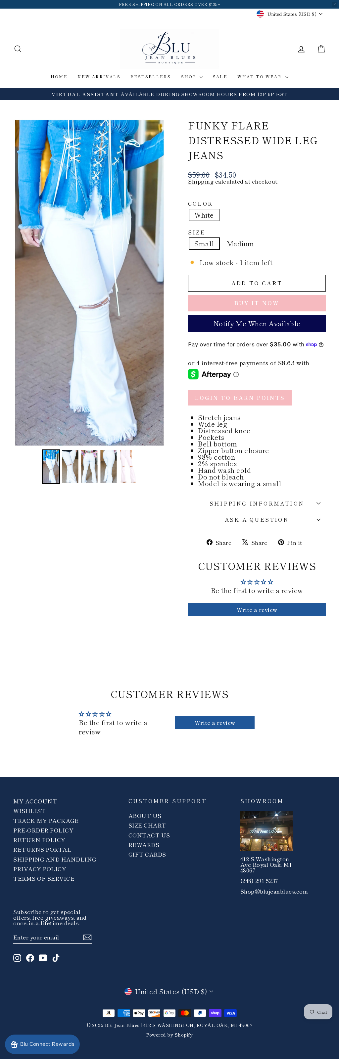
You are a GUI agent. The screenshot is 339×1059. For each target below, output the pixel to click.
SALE (220, 76)
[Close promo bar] (334, 4)
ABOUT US (145, 815)
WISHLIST (29, 810)
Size (196, 232)
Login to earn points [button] (240, 398)
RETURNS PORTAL (42, 849)
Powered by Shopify (169, 1034)
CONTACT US (149, 835)
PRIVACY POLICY (39, 869)
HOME (59, 76)
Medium (240, 243)
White (204, 215)
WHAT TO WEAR (260, 76)
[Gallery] (89, 302)
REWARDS (144, 844)
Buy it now (257, 303)
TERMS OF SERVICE (43, 878)
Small (204, 243)
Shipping (201, 181)
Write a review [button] (257, 610)
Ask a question (257, 519)
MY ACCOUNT (35, 801)
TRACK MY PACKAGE (45, 820)
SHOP (189, 76)
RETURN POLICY (39, 839)
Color (200, 203)
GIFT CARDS (147, 854)
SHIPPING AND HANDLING (54, 859)
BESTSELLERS (150, 76)
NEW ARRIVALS (99, 76)
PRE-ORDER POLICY (43, 830)
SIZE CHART (147, 825)
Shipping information (257, 503)
